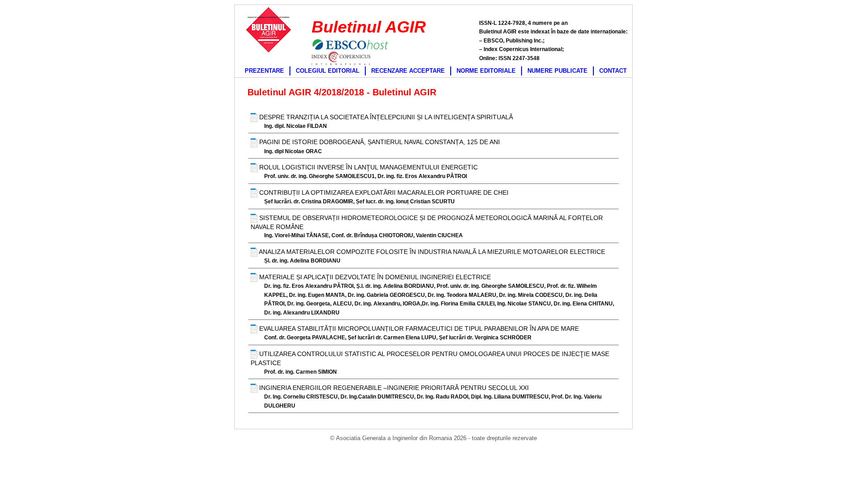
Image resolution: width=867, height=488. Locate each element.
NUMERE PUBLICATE (557, 70)
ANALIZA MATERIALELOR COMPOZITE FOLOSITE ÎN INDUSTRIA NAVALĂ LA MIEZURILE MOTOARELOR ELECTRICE (431, 251)
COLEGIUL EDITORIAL (327, 70)
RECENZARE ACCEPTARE (408, 70)
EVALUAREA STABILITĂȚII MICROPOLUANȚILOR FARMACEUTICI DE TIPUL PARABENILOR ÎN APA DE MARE (418, 328)
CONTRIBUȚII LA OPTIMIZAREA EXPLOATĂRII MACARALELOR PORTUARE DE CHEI (382, 192)
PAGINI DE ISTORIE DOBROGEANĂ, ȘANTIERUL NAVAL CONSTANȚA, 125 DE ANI (378, 141)
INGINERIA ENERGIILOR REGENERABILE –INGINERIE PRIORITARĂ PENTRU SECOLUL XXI (393, 387)
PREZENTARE (264, 70)
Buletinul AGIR (369, 27)
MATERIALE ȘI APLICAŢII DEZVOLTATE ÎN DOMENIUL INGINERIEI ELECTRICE (374, 277)
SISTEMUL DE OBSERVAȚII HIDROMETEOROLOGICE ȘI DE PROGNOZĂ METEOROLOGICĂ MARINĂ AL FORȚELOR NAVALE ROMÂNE (427, 222)
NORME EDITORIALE (486, 70)
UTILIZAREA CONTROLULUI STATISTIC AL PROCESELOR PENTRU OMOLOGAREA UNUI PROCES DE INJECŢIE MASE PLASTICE (430, 358)
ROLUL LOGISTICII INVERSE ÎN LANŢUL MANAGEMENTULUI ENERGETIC (367, 167)
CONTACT (613, 70)
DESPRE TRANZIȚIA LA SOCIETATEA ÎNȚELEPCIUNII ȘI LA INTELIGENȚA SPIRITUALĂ (385, 117)
